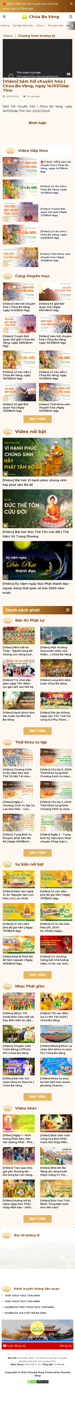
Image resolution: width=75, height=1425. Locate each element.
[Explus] (37, 132)
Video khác (26, 1108)
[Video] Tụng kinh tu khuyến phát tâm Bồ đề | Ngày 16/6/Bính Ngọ (17, 838)
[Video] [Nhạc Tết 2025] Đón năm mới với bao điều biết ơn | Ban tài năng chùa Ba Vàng (18, 1017)
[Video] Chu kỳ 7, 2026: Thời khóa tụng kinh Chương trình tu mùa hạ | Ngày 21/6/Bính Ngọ (56, 805)
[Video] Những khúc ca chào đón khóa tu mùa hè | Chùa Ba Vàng (56, 1049)
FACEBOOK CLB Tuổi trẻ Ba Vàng (25, 1313)
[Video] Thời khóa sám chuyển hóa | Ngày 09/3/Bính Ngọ (54, 407)
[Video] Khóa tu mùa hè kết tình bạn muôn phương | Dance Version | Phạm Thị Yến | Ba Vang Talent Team (56, 1082)
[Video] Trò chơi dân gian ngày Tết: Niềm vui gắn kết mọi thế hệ (18, 683)
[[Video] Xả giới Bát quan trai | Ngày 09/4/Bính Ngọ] (55, 291)
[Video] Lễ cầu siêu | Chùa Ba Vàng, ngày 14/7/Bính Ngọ (53, 189)
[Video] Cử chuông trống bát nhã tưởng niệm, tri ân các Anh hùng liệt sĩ (54, 960)
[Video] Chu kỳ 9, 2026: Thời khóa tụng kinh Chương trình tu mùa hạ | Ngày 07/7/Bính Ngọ (56, 773)
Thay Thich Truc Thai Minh (22, 1301)
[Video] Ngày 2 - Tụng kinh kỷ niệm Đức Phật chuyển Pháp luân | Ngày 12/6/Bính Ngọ (55, 838)
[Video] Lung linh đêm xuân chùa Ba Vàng (55, 681)
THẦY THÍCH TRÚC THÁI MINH (22, 1295)
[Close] (71, 3)
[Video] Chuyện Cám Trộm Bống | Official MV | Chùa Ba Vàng (17, 1049)
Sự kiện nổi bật (29, 864)
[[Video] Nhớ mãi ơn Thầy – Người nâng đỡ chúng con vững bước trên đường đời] (19, 636)
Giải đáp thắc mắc (22, 25)
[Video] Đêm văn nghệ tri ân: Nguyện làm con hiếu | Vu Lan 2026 (18, 895)
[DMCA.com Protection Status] (37, 1381)
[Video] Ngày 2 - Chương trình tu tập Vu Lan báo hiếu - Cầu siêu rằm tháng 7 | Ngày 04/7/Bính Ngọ (19, 805)
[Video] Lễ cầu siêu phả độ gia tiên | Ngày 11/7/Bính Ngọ (55, 895)
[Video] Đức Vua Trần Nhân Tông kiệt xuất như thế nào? (55, 1204)
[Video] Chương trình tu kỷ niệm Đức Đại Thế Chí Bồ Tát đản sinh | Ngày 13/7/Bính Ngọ (17, 773)
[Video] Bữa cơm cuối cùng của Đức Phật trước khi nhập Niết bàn (55, 1139)
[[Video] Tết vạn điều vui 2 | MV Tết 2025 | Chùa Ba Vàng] (56, 1001)
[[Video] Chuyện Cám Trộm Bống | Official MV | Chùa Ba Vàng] (19, 1034)
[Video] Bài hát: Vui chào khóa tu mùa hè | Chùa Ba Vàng (18, 1082)
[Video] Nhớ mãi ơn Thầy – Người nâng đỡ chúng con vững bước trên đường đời (18, 651)
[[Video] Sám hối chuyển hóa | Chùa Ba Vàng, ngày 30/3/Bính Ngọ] (55, 324)
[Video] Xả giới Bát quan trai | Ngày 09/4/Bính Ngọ (51, 307)
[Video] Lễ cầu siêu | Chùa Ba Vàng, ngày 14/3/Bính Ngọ (53, 375)
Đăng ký (66, 1346)
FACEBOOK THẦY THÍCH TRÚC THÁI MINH (29, 1307)
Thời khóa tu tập (31, 742)
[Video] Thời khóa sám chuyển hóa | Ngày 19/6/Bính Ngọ (55, 257)
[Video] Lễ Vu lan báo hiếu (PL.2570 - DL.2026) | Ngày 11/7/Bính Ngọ (55, 927)
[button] (67, 610)
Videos (40, 25)
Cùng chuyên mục (32, 276)
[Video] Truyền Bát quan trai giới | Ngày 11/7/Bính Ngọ (53, 212)
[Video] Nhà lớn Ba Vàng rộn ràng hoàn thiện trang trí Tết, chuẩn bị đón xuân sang (53, 1171)
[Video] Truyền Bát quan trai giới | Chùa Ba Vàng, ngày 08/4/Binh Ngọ (19, 341)
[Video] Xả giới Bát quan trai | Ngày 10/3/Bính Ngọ (15, 407)
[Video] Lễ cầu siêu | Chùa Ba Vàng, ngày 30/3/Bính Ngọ (17, 375)
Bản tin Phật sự (29, 620)
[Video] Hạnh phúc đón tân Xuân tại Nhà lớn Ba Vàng (19, 716)
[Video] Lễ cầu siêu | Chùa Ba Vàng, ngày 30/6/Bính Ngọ (53, 234)
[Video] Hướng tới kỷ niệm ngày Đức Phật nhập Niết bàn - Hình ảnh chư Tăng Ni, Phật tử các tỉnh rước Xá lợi (18, 1204)
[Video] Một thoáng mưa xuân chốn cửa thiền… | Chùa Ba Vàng (55, 651)
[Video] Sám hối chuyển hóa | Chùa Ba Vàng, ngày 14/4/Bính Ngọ (19, 307)
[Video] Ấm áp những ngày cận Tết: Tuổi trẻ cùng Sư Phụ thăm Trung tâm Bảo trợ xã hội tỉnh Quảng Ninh (55, 716)
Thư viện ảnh (55, 25)
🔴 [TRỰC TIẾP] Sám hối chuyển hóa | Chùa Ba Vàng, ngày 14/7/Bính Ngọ (30, 6)
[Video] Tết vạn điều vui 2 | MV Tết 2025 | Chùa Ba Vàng (54, 1017)
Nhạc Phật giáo (30, 986)
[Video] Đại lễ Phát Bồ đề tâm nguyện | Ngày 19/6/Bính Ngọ (18, 960)
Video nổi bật (30, 431)
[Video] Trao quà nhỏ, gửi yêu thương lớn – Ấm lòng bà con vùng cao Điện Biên (18, 1171)
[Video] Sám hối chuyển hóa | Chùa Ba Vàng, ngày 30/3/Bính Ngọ (55, 339)
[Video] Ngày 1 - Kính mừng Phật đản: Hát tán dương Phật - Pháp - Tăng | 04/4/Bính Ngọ (18, 1139)
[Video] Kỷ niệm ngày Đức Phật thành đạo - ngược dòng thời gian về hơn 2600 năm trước (37, 588)
